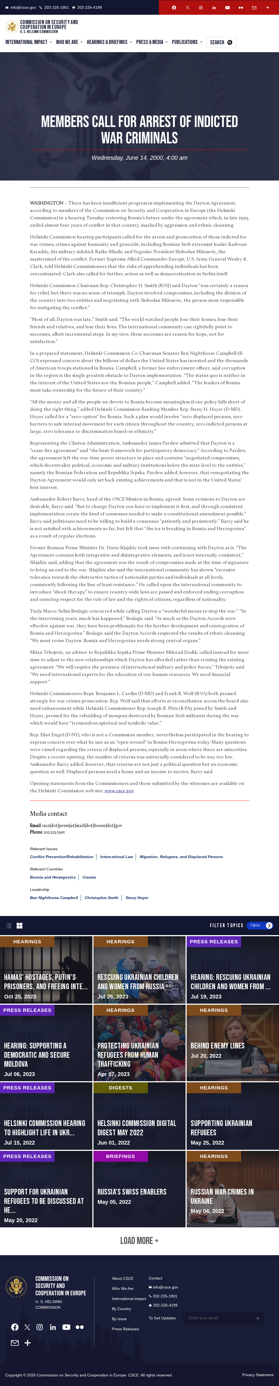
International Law (116, 857)
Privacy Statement (258, 1375)
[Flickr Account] (241, 8)
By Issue (119, 1319)
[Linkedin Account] (214, 8)
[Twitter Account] (187, 8)
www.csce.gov (119, 791)
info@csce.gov (23, 7)
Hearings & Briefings (107, 42)
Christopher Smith (102, 898)
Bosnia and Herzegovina (53, 877)
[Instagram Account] (201, 8)
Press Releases (125, 1329)
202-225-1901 (56, 7)
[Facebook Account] (174, 8)
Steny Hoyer (137, 898)
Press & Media (149, 42)
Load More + (139, 1241)
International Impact (26, 42)
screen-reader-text (46, 970)
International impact (129, 1298)
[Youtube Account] (227, 8)
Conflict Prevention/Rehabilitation (62, 857)
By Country (121, 1309)
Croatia (89, 877)
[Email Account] (254, 8)
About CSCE (123, 1278)
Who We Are (67, 42)
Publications (185, 42)
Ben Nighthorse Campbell (54, 898)
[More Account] (268, 8)
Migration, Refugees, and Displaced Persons (181, 857)
